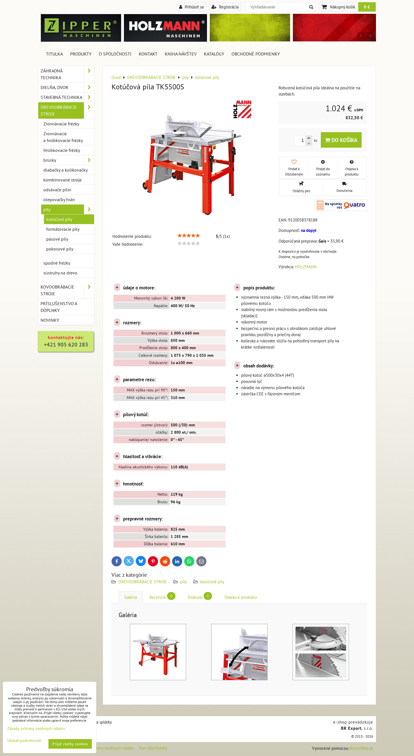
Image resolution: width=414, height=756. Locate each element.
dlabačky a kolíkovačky (65, 170)
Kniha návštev (181, 54)
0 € (367, 7)
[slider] (188, 235)
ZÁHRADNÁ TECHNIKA (52, 74)
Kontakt (148, 54)
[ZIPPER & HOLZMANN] (291, 40)
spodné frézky (56, 263)
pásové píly (57, 239)
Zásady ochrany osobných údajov (105, 748)
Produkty (81, 54)
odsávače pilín (57, 189)
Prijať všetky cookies (70, 743)
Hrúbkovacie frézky (61, 150)
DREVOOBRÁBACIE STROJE (142, 581)
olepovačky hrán (59, 199)
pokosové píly (59, 249)
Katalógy (214, 54)
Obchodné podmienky (256, 54)
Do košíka (343, 139)
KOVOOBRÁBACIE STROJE (57, 290)
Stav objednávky (153, 748)
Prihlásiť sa (194, 7)
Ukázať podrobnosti (24, 741)
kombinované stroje (62, 180)
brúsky (49, 160)
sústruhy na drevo (60, 273)
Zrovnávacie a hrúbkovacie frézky (63, 137)
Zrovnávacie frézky (61, 124)
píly (183, 581)
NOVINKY (50, 320)
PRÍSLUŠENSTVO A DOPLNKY (59, 307)
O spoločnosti (115, 54)
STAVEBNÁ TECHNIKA (61, 97)
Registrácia (228, 7)
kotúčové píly (212, 581)
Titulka (54, 54)
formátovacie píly (62, 229)
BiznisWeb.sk (361, 748)
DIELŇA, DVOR (54, 87)
